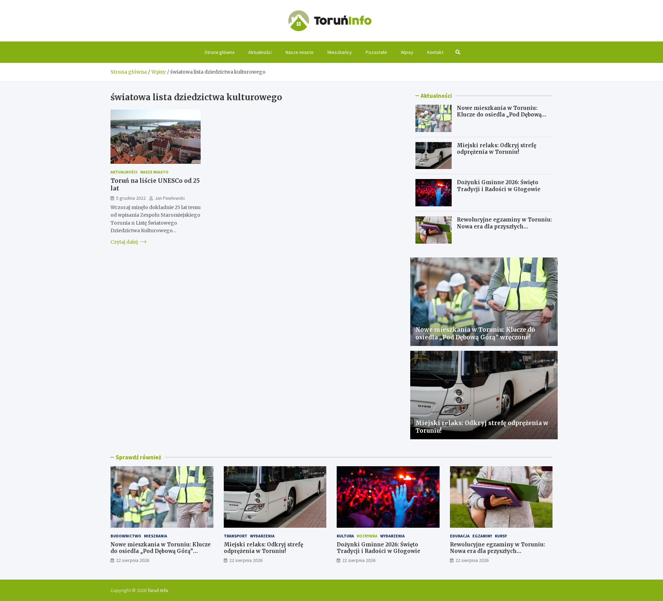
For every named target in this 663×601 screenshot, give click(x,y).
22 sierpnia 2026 (132, 560)
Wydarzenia (262, 535)
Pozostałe (376, 52)
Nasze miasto (300, 52)
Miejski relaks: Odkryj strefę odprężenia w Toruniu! (496, 149)
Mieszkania (155, 535)
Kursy (501, 535)
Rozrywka (367, 535)
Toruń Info (157, 590)
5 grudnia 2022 (131, 198)
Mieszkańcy (339, 52)
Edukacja (460, 535)
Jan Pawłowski (170, 198)
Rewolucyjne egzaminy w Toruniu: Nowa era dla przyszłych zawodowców (504, 226)
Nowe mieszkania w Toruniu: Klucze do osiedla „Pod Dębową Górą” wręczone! (499, 115)
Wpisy (407, 52)
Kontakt (435, 52)
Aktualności (260, 52)
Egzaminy (482, 535)
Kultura (345, 535)
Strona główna (219, 52)
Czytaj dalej (124, 241)
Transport (235, 535)
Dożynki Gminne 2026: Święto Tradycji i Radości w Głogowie (498, 185)
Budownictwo (125, 535)
